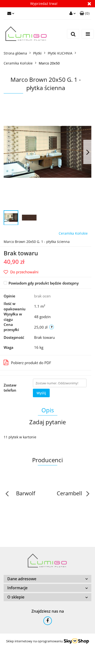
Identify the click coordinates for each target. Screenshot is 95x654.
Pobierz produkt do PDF (31, 362)
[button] (84, 13)
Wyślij (41, 393)
